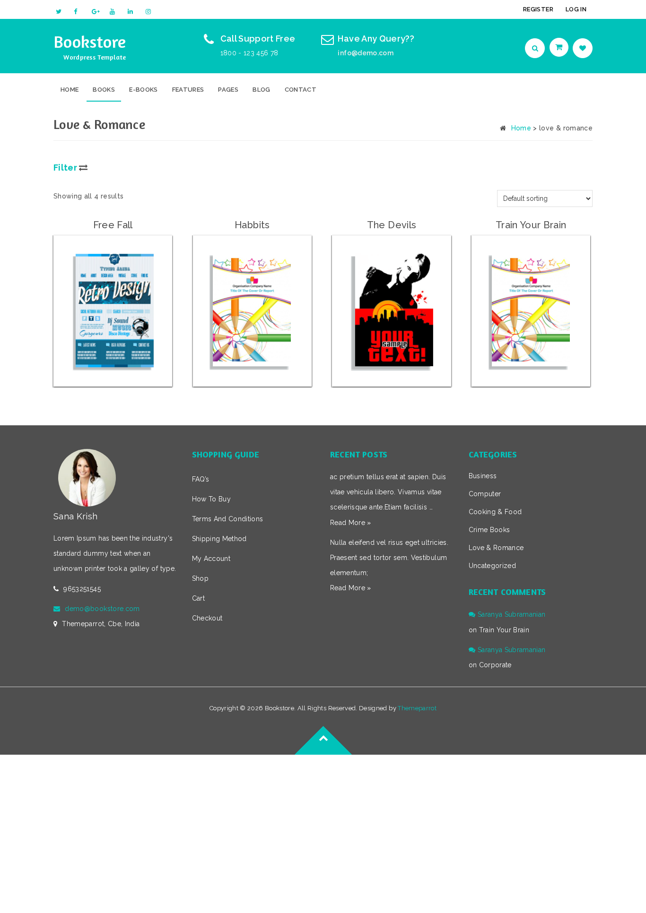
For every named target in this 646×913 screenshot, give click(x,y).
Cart (198, 598)
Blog (261, 89)
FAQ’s (201, 479)
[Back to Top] (323, 754)
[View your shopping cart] (560, 47)
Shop (200, 578)
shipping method (219, 539)
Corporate (495, 665)
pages (228, 89)
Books (104, 89)
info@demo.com (365, 53)
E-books (143, 89)
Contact (300, 89)
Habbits (252, 225)
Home (70, 89)
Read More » (350, 522)
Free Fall (113, 225)
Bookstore (89, 41)
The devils (392, 225)
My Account (211, 558)
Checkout (207, 618)
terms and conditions (227, 519)
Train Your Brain (531, 225)
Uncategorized (492, 565)
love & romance (496, 547)
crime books (489, 530)
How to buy (211, 499)
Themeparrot (417, 708)
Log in (576, 9)
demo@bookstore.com (102, 608)
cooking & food (495, 512)
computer (485, 494)
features (188, 89)
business (483, 476)
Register (538, 9)
